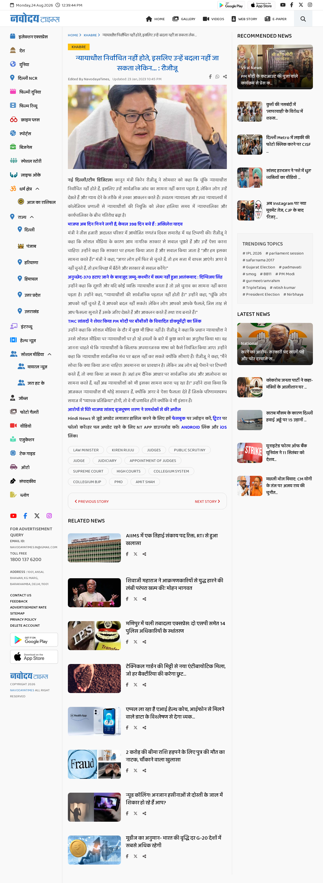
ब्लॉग (24, 495)
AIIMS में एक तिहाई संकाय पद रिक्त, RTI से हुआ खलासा (172, 540)
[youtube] (282, 5)
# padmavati (290, 267)
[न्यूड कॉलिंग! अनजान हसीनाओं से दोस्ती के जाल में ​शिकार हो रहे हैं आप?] (94, 820)
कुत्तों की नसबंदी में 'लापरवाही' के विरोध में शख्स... (284, 111)
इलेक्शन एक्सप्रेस (33, 37)
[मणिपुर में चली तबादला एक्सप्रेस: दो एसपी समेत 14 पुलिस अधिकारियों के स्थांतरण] (94, 649)
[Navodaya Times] (35, 17)
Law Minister (86, 450)
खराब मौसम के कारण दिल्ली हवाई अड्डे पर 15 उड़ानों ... (289, 417)
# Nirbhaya (293, 294)
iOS (222, 427)
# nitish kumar (283, 287)
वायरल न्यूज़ (37, 367)
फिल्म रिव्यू (28, 106)
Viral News (251, 68)
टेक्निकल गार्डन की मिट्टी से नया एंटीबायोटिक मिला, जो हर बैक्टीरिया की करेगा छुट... (176, 670)
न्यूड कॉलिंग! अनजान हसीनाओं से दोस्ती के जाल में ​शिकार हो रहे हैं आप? (175, 799)
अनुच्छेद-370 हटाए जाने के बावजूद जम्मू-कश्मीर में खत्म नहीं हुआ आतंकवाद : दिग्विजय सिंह (145, 277)
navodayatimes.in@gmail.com (33, 547)
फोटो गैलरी (29, 412)
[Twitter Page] (38, 516)
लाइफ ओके (31, 175)
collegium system (171, 471)
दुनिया (24, 64)
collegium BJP (87, 482)
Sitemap (17, 614)
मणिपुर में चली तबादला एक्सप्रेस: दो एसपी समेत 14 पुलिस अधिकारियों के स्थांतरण (175, 627)
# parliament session (284, 253)
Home (159, 19)
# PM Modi (284, 274)
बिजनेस (25, 147)
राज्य (22, 217)
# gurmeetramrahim (261, 281)
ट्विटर (217, 418)
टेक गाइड (27, 453)
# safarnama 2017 (258, 260)
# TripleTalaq (254, 287)
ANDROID (190, 427)
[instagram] (310, 5)
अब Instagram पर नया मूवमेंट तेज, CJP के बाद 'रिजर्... (286, 210)
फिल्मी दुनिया (30, 92)
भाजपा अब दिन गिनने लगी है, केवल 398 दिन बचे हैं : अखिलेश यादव (125, 224)
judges (154, 450)
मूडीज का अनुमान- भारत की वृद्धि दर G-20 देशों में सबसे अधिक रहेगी (173, 842)
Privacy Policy (23, 620)
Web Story (247, 19)
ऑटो (25, 467)
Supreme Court (88, 471)
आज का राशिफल (41, 202)
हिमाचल (31, 279)
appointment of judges (153, 461)
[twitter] (301, 5)
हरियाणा (31, 262)
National (249, 344)
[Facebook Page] (26, 516)
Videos (217, 19)
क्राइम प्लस (30, 120)
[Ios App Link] (261, 7)
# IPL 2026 (252, 253)
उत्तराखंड (31, 311)
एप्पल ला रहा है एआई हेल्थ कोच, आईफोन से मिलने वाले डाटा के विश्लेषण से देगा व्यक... (175, 713)
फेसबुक (178, 418)
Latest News (253, 314)
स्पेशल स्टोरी (31, 161)
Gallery (187, 19)
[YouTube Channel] (14, 516)
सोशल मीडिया (32, 354)
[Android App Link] (231, 7)
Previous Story (93, 502)
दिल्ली (29, 230)
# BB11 (266, 274)
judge (79, 461)
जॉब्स (23, 398)
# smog (249, 274)
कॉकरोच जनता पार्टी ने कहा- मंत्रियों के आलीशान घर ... (289, 384)
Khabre (90, 35)
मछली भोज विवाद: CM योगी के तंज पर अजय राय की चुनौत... (289, 486)
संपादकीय (27, 481)
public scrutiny (189, 450)
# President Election (261, 294)
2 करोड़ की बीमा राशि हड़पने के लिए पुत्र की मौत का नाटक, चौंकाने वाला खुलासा (175, 756)
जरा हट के (36, 383)
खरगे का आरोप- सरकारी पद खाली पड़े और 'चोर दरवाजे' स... (272, 356)
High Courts (129, 471)
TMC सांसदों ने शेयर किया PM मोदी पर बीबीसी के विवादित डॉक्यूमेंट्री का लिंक (134, 321)
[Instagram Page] (50, 516)
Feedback (19, 601)
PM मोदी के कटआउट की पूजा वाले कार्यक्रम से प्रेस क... (269, 80)
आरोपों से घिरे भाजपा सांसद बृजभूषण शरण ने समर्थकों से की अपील (124, 409)
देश (22, 50)
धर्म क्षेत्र (25, 189)
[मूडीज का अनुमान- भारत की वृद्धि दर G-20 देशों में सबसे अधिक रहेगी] (94, 863)
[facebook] (291, 5)
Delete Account (25, 626)
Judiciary (107, 461)
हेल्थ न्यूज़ (28, 340)
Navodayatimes (22, 690)
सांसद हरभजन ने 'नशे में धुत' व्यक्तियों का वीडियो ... (288, 174)
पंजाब (31, 246)
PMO (118, 482)
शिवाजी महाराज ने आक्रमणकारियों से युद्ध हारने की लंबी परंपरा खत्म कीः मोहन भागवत (174, 584)
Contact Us (20, 595)
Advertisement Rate (28, 607)
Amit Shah (145, 482)
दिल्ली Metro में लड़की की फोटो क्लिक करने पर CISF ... (288, 144)
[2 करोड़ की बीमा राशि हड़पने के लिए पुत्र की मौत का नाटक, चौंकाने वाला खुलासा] (94, 777)
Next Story (206, 502)
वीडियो (25, 426)
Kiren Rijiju (123, 450)
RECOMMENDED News (264, 36)
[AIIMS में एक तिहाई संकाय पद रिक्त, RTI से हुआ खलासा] (94, 561)
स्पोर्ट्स (25, 133)
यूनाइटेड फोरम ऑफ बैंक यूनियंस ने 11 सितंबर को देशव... (286, 453)
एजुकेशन (26, 440)
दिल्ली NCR (27, 78)
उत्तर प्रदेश (32, 295)
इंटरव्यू (26, 326)
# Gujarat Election (259, 267)
